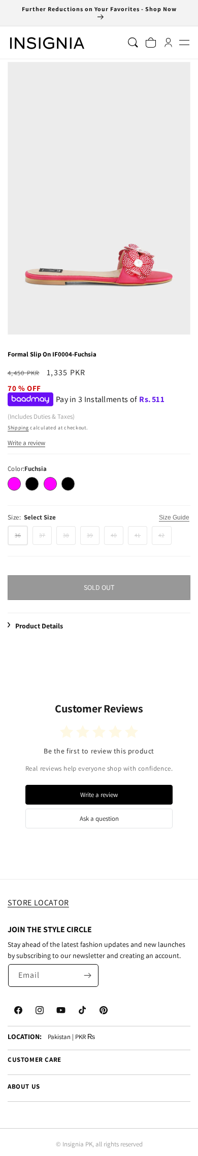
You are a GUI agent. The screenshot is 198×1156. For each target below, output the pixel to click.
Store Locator (38, 902)
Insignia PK (77, 1144)
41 (141, 538)
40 (117, 538)
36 (21, 538)
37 (45, 538)
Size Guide (174, 517)
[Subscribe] (87, 975)
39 (93, 538)
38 (69, 538)
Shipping (18, 427)
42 (164, 538)
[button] (184, 43)
